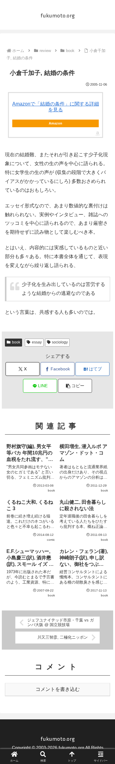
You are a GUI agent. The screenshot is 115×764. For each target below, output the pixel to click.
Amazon (55, 123)
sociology (60, 342)
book (16, 342)
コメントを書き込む (58, 689)
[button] (75, 386)
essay (37, 342)
